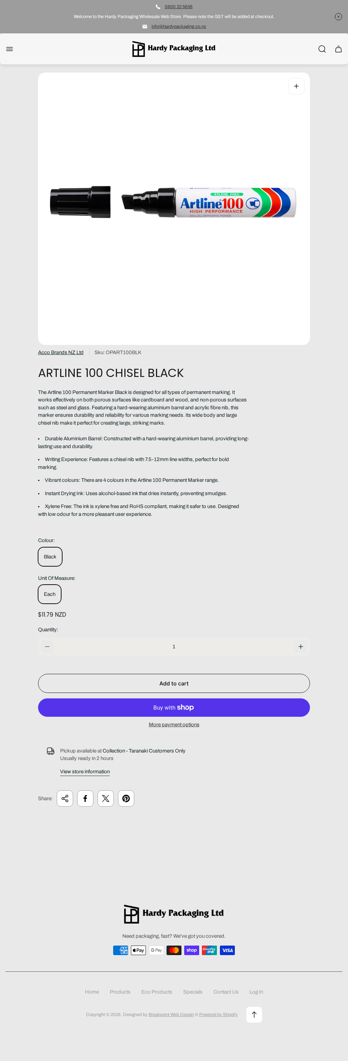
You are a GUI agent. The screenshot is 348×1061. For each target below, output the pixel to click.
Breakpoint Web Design (171, 1014)
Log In (256, 992)
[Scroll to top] (254, 1015)
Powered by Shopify (218, 1014)
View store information (85, 771)
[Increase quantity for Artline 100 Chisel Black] (300, 646)
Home (92, 992)
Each (49, 594)
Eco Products (156, 992)
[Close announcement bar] (338, 17)
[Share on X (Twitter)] (106, 798)
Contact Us (226, 992)
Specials (193, 992)
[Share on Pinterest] (126, 798)
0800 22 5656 (179, 6)
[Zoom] (296, 86)
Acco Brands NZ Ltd (61, 352)
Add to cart (174, 683)
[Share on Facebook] (85, 798)
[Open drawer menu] (9, 49)
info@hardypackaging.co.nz (179, 26)
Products (120, 992)
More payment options (174, 724)
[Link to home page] (174, 914)
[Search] (322, 49)
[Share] (65, 798)
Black (50, 556)
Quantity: (48, 629)
